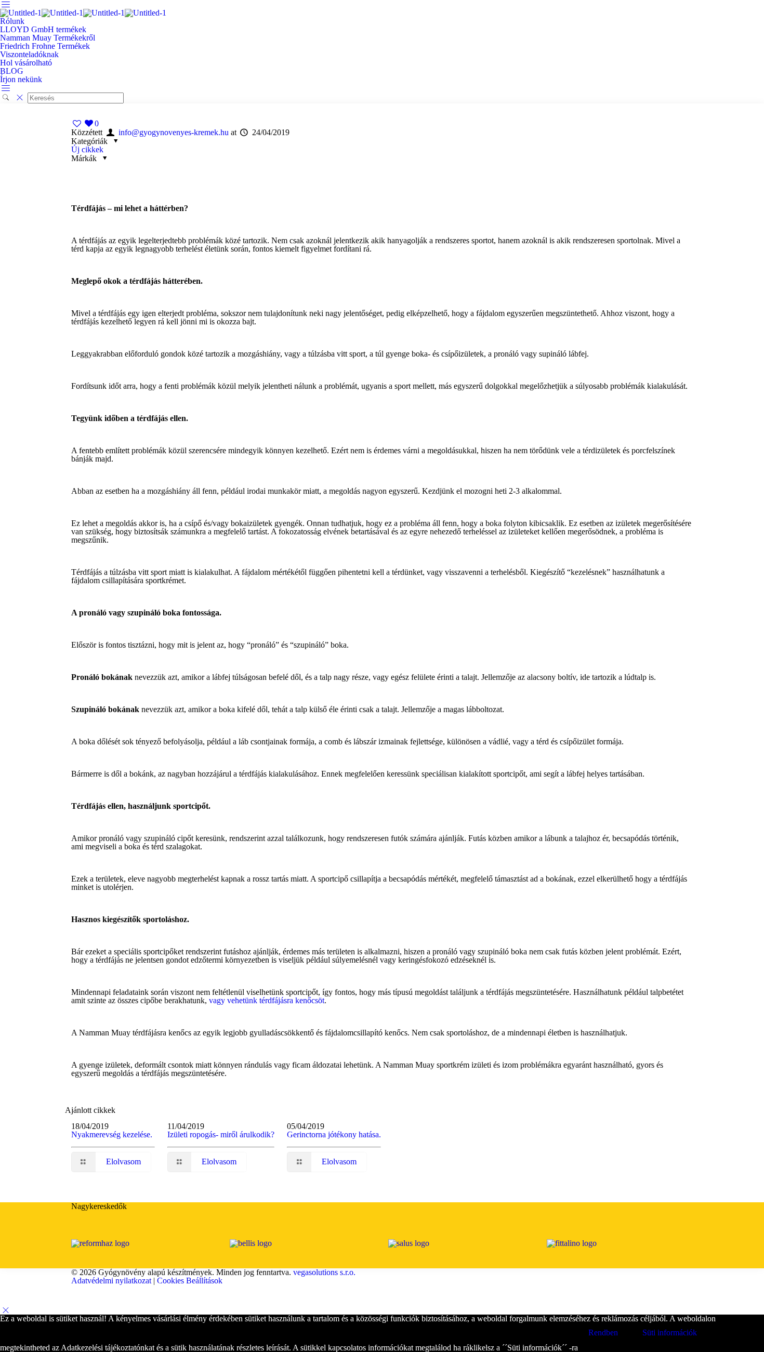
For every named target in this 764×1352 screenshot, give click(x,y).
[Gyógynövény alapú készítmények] (83, 12)
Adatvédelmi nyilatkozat (111, 1280)
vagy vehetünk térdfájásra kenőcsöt (266, 1000)
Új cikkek (87, 149)
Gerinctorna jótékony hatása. (334, 1134)
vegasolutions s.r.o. (324, 1272)
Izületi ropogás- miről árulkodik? (220, 1134)
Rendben (603, 1332)
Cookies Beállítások (189, 1280)
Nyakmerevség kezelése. (111, 1134)
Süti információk (669, 1332)
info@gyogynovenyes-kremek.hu (173, 132)
